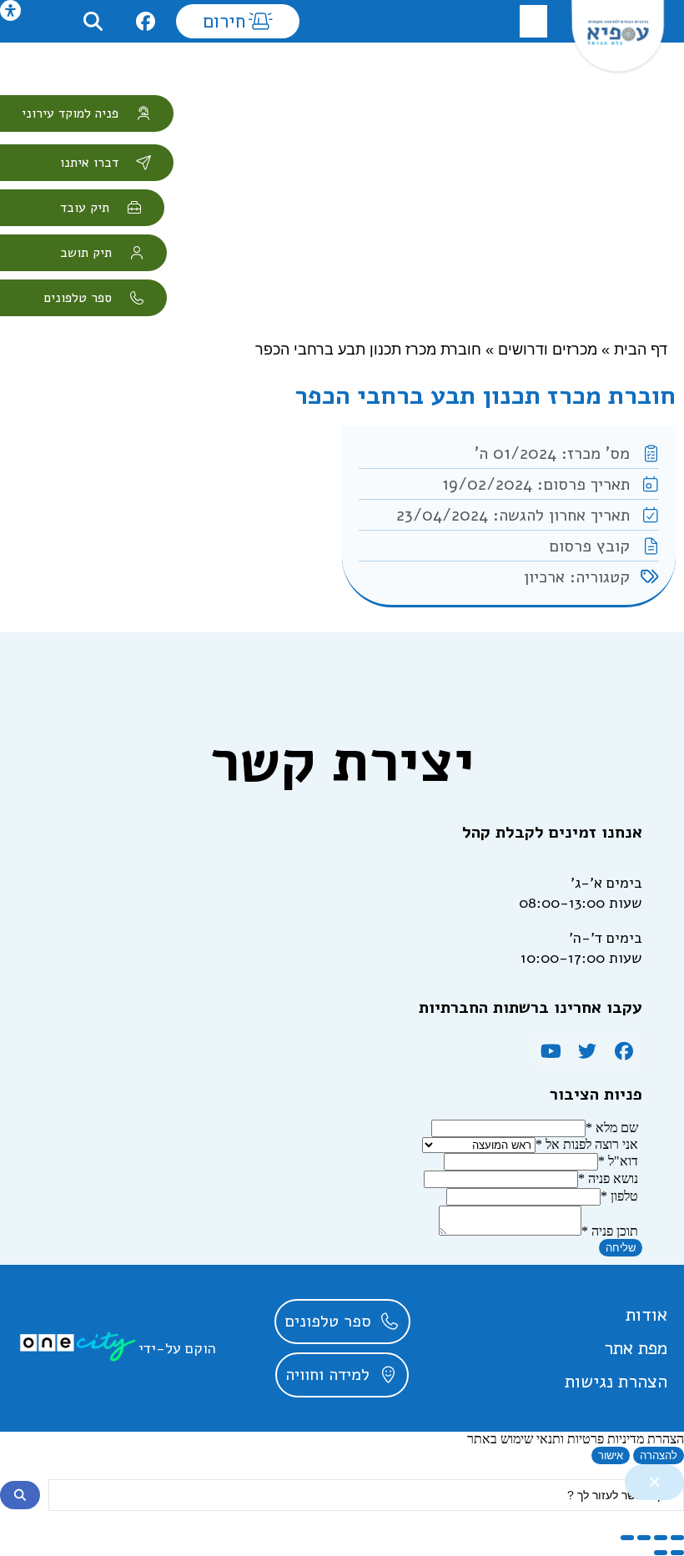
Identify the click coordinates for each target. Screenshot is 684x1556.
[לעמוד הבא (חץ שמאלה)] (660, 1552)
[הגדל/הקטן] (677, 1537)
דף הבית (640, 349)
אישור (610, 1455)
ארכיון (544, 577)
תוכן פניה (609, 1231)
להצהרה (658, 1455)
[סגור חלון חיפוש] (654, 1482)
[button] (533, 21)
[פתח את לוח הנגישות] (10, 10)
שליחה (621, 1247)
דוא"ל (618, 1161)
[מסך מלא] (660, 1537)
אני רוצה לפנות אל (587, 1144)
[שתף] (644, 1537)
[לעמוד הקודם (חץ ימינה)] (677, 1552)
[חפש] (20, 1495)
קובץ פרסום (589, 546)
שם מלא (612, 1127)
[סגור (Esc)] (627, 1537)
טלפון (619, 1196)
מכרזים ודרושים (547, 349)
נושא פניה (608, 1178)
